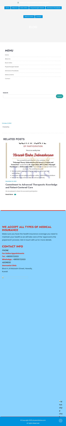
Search (5, 93)
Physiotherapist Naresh (37, 8)
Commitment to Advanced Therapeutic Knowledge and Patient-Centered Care (31, 186)
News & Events (29, 16)
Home (7, 8)
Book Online (24, 8)
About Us (15, 8)
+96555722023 (12, 256)
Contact (38, 16)
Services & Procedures (53, 8)
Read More (9, 194)
